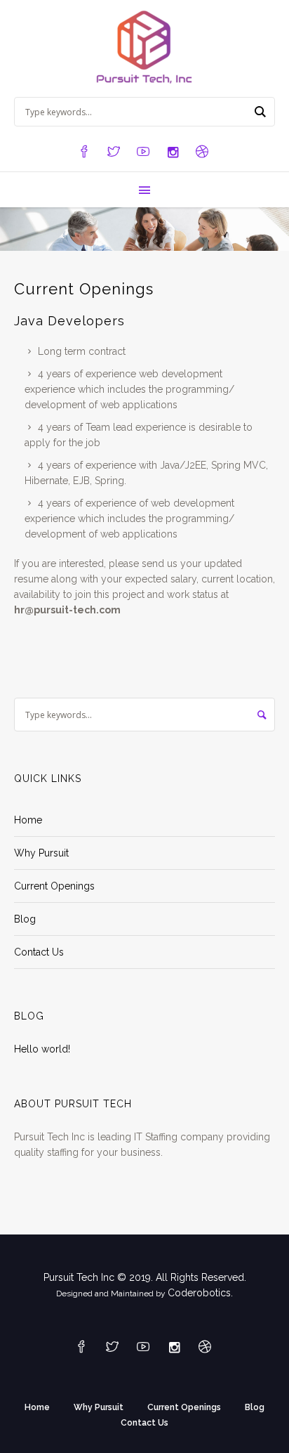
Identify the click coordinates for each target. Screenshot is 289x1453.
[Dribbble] (202, 152)
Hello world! (42, 1049)
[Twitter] (114, 152)
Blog (25, 919)
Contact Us (39, 952)
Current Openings (54, 886)
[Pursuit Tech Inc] (145, 48)
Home (28, 820)
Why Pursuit (41, 853)
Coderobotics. (200, 1292)
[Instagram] (172, 152)
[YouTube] (143, 152)
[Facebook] (84, 152)
